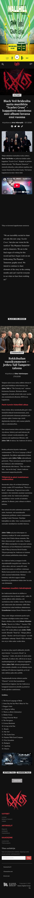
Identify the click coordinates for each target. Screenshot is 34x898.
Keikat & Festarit (7, 819)
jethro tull (9, 772)
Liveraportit (17, 353)
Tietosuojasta (6, 843)
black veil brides (17, 319)
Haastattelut (6, 833)
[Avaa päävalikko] (31, 64)
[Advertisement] (17, 209)
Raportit (4, 829)
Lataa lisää (17, 781)
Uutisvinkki (5, 841)
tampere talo (23, 772)
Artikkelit (5, 831)
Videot (4, 821)
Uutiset (17, 95)
